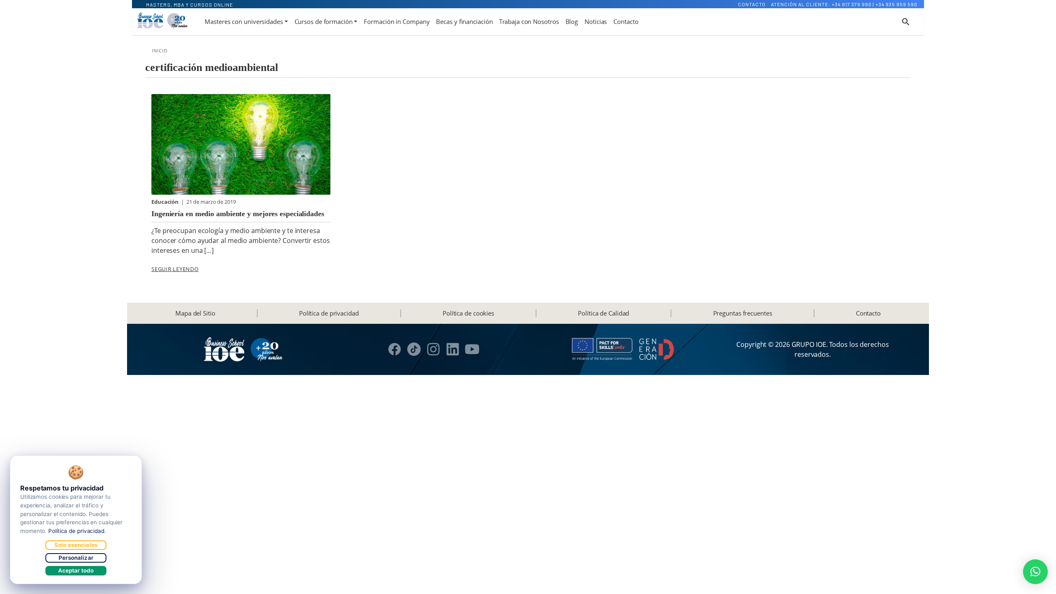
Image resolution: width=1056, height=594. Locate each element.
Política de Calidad (603, 313)
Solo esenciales (75, 545)
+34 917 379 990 (852, 4)
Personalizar (76, 557)
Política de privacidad (329, 313)
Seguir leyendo (175, 269)
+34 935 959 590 (896, 4)
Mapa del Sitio (195, 313)
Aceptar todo (76, 570)
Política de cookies (468, 313)
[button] (1035, 571)
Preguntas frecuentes (742, 313)
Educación (165, 201)
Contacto (752, 4)
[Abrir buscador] (906, 21)
